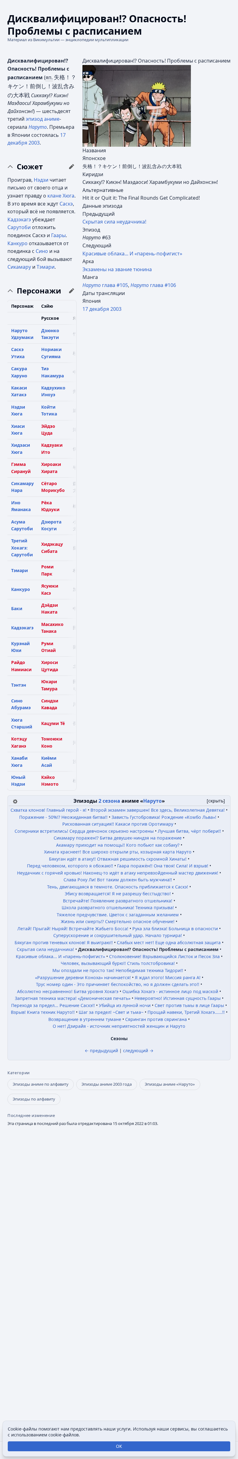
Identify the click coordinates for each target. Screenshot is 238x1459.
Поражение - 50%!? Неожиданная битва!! (63, 817)
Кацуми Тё (53, 723)
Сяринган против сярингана (156, 1019)
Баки (16, 608)
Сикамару (19, 266)
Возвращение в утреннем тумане (84, 1019)
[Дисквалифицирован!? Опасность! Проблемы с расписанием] (136, 105)
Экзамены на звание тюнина (117, 269)
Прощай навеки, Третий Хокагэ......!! (186, 1012)
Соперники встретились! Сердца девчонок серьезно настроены (84, 831)
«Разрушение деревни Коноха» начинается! (83, 977)
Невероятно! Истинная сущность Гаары (177, 998)
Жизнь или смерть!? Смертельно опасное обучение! (117, 921)
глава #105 (105, 285)
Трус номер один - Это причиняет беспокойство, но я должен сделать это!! (117, 984)
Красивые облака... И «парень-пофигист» (132, 253)
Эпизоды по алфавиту (34, 1099)
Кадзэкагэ (19, 219)
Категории (18, 1072)
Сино (42, 251)
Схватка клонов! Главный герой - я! (48, 810)
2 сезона (109, 800)
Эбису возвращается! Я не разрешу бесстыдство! (118, 894)
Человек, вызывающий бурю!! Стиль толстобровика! (118, 963)
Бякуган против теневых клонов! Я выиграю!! (64, 942)
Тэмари (46, 266)
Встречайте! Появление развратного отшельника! (117, 901)
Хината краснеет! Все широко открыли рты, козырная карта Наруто (118, 852)
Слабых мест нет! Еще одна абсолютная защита (169, 942)
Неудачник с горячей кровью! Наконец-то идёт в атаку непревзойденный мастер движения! (117, 873)
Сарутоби (19, 227)
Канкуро (17, 243)
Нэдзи (41, 179)
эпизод (34, 118)
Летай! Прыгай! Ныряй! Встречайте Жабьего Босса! (72, 928)
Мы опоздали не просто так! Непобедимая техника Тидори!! (117, 970)
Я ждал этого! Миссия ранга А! (168, 977)
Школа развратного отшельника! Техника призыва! (118, 907)
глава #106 (153, 285)
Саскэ (66, 203)
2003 (115, 309)
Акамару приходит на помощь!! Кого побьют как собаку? (117, 845)
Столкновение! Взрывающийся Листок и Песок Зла (164, 956)
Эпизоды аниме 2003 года (107, 1084)
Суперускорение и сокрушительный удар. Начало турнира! (117, 935)
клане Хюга (60, 195)
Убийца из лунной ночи (125, 1005)
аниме (52, 118)
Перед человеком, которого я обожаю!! (70, 866)
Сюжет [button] (30, 166)
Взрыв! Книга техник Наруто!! (43, 1012)
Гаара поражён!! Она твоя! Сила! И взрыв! (162, 866)
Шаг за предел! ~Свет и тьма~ (111, 1012)
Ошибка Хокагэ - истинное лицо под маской (170, 991)
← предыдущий (101, 1050)
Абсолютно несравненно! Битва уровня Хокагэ (67, 991)
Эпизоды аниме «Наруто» (170, 1084)
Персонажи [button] (39, 290)
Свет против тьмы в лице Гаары (189, 1005)
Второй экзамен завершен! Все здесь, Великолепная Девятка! (157, 810)
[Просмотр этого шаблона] (15, 801)
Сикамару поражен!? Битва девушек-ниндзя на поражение (118, 838)
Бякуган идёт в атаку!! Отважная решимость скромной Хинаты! (118, 859)
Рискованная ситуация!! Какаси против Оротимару (117, 824)
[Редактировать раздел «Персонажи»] (71, 290)
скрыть (215, 801)
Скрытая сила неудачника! (114, 221)
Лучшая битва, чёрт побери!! (189, 831)
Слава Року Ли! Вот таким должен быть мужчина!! (118, 880)
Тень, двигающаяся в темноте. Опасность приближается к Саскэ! (117, 887)
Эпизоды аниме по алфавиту (40, 1084)
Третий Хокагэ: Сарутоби (22, 548)
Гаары (58, 235)
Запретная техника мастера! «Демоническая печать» (72, 998)
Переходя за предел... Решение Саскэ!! (53, 1005)
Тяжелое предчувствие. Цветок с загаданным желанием (118, 915)
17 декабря (95, 309)
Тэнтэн (18, 685)
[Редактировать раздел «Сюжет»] (71, 166)
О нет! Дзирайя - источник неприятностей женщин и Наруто (119, 1026)
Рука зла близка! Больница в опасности (175, 928)
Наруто (38, 127)
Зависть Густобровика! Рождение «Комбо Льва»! (164, 817)
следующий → (138, 1050)
